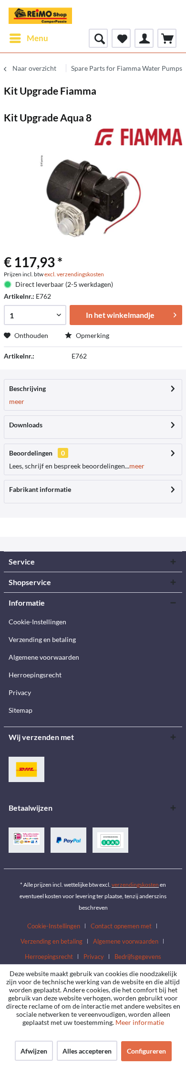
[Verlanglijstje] (121, 38)
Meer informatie (139, 1022)
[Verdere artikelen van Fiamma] (138, 137)
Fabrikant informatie (40, 489)
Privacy (20, 692)
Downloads (25, 425)
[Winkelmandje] (166, 38)
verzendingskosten (135, 884)
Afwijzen (34, 1051)
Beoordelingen (30, 453)
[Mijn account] (144, 38)
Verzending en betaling (42, 639)
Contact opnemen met (121, 926)
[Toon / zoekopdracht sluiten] (98, 38)
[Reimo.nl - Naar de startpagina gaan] (40, 14)
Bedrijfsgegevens (137, 956)
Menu (37, 38)
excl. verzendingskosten (74, 274)
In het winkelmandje (120, 314)
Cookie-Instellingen (37, 622)
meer (16, 401)
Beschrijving (27, 388)
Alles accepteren (87, 1051)
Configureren (146, 1051)
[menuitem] (28, 38)
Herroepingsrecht (35, 675)
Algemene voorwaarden (44, 657)
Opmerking (91, 335)
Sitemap (20, 710)
